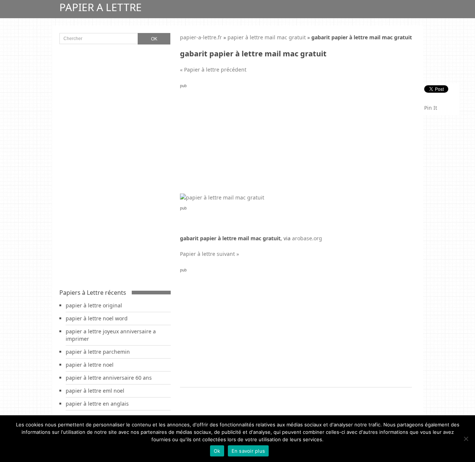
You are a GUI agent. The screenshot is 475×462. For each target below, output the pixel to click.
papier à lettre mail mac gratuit (266, 37)
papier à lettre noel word (97, 318)
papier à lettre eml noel (95, 390)
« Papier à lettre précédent (213, 69)
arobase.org (307, 238)
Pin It (430, 107)
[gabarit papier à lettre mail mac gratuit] (222, 197)
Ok (217, 451)
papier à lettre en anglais (97, 403)
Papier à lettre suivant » (209, 253)
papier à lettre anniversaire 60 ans (109, 377)
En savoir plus (248, 451)
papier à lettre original (94, 305)
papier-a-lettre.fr (201, 37)
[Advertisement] (296, 142)
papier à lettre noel (90, 364)
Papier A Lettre (100, 7)
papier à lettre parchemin (98, 351)
